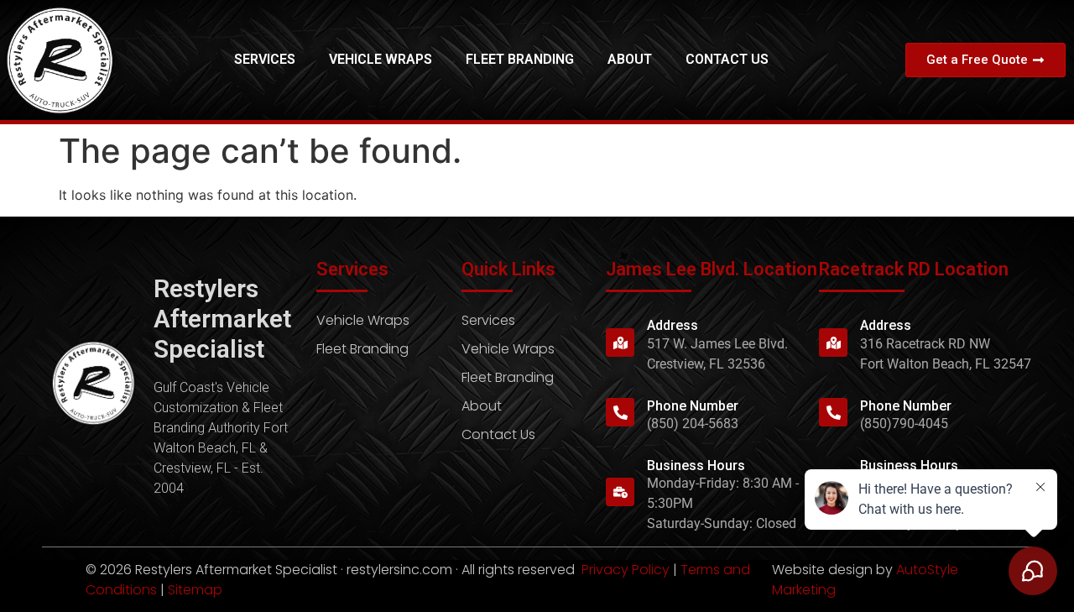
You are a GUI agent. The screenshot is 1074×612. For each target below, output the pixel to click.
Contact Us (727, 59)
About (629, 59)
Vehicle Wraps (380, 59)
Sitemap (195, 589)
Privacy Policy (625, 569)
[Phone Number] (620, 412)
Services (264, 59)
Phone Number (692, 406)
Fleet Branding (520, 59)
